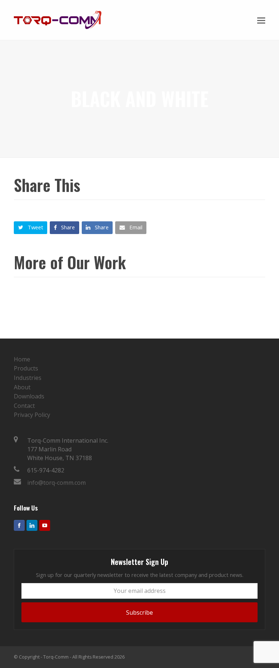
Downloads (29, 396)
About (22, 387)
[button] (261, 20)
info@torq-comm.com (56, 483)
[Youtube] (44, 525)
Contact (24, 406)
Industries (27, 378)
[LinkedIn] (32, 525)
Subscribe (139, 612)
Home (22, 359)
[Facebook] (19, 525)
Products (26, 368)
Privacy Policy (32, 415)
